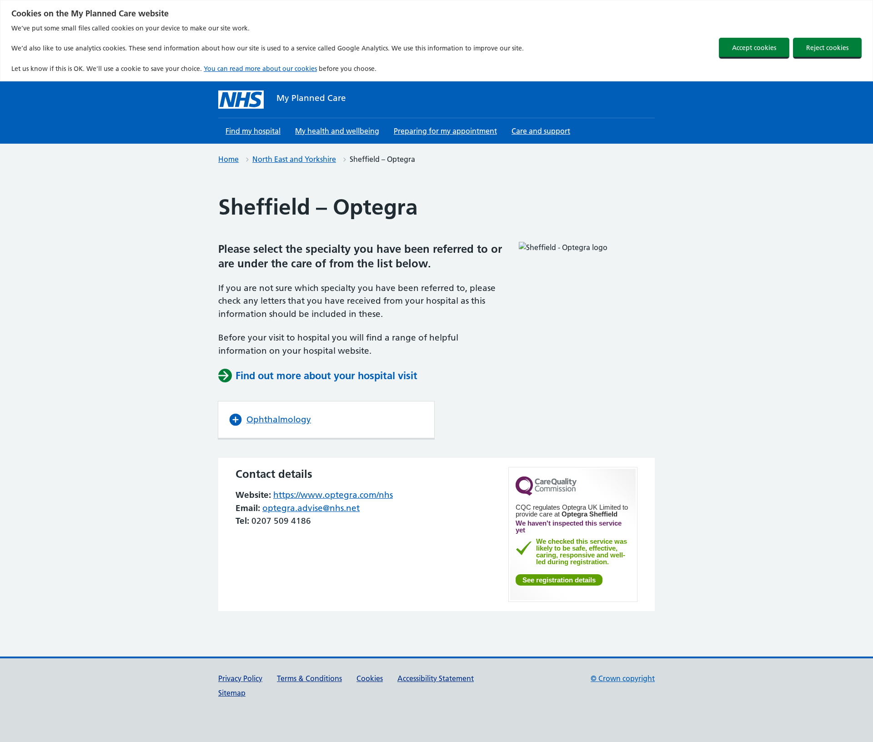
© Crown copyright (623, 678)
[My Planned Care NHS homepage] (241, 99)
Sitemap (232, 692)
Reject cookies (827, 48)
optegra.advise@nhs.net (311, 508)
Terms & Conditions (309, 678)
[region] (436, 40)
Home (228, 159)
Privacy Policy (240, 678)
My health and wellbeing (337, 130)
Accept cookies (754, 48)
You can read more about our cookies (260, 69)
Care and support (541, 130)
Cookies (369, 678)
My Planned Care (311, 98)
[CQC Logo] (546, 493)
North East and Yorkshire (294, 159)
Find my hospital (253, 130)
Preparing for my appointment (445, 130)
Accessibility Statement (435, 678)
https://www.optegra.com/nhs (333, 495)
